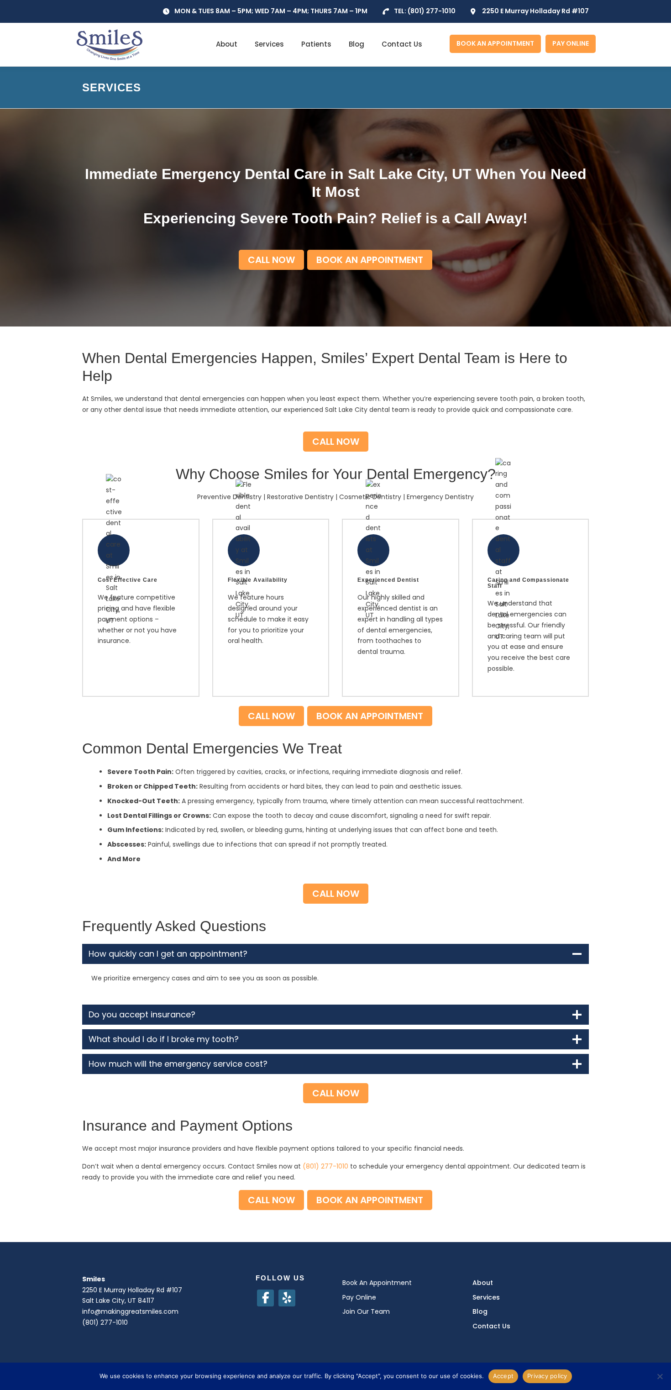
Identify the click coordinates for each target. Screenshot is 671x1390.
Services (269, 44)
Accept (503, 1375)
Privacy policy (547, 1375)
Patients (316, 44)
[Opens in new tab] (265, 1298)
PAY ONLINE (570, 43)
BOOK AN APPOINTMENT (495, 43)
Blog (356, 44)
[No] (659, 1376)
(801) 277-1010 (432, 11)
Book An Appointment (377, 1282)
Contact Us (402, 44)
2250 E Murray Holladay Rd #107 (535, 11)
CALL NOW (271, 259)
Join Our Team (366, 1311)
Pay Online (359, 1297)
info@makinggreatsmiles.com (130, 1311)
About (226, 44)
